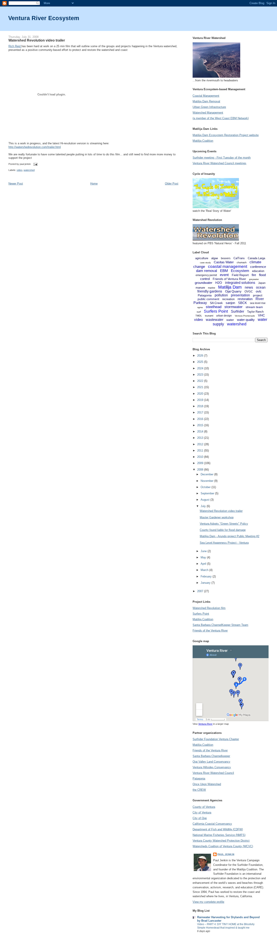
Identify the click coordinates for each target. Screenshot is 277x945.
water (230, 319)
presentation (240, 295)
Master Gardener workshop (217, 517)
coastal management (227, 266)
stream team (254, 307)
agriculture (201, 258)
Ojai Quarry (233, 291)
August (205, 499)
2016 (200, 419)
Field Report (240, 275)
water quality (246, 319)
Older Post (171, 183)
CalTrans (239, 258)
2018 (200, 406)
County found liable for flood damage (223, 530)
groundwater (203, 282)
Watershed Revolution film (209, 608)
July (204, 506)
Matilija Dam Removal (206, 101)
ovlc (259, 291)
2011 (200, 450)
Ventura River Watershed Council (213, 773)
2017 (200, 412)
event (224, 275)
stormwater (233, 307)
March (205, 570)
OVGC (249, 291)
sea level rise (258, 303)
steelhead (213, 307)
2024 (200, 368)
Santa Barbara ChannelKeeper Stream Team (220, 625)
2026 (200, 355)
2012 (200, 444)
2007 (200, 591)
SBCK (242, 303)
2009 (200, 463)
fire (254, 275)
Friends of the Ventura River (210, 630)
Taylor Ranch (255, 311)
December (207, 474)
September (208, 493)
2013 (200, 437)
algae (214, 258)
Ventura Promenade (245, 316)
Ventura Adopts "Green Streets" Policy (224, 523)
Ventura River (205, 724)
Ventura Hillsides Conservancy (212, 767)
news (249, 287)
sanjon (230, 303)
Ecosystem (240, 271)
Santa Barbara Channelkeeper (211, 756)
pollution (221, 295)
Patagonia (205, 295)
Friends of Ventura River (229, 279)
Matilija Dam (230, 287)
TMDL (198, 315)
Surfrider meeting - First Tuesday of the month (222, 157)
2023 (200, 374)
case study (205, 262)
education (258, 271)
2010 (200, 456)
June (204, 551)
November (207, 480)
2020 (200, 393)
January (206, 582)
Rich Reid (14, 46)
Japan (262, 282)
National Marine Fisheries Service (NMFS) (219, 835)
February (207, 576)
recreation (228, 299)
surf (199, 311)
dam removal (206, 271)
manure (200, 287)
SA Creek (216, 303)
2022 (200, 380)
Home (94, 183)
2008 (200, 469)
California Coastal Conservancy (212, 823)
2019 (200, 400)
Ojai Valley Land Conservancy (211, 761)
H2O (218, 282)
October (206, 487)
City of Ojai (200, 818)
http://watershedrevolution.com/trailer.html (34, 147)
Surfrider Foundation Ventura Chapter (216, 739)
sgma (200, 307)
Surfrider (237, 311)
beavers (225, 258)
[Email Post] (34, 164)
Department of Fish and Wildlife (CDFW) (218, 829)
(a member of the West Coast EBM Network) (221, 118)
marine (211, 287)
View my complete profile (208, 901)
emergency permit (206, 275)
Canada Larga (256, 258)
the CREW (199, 789)
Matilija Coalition (203, 140)
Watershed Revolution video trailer (36, 40)
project (257, 295)
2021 (200, 387)
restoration (245, 299)
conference (258, 266)
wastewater (214, 319)
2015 (200, 425)
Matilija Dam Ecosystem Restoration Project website (226, 135)
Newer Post (15, 183)
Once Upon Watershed (207, 784)
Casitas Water (224, 262)
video (19, 170)
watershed (29, 170)
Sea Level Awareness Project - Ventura (224, 542)
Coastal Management (206, 95)
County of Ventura (204, 806)
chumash (241, 262)
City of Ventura (202, 812)
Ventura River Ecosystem (43, 18)
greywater (254, 279)
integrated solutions (240, 282)
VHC (261, 315)
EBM (224, 271)
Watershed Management (208, 112)
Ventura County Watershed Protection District (221, 840)
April (204, 563)
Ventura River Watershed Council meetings (219, 163)
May (204, 557)
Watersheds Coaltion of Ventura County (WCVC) (223, 846)
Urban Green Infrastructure (209, 107)
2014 (200, 431)
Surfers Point (216, 311)
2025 (200, 361)
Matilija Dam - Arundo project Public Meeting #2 (229, 536)
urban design (224, 315)
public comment (208, 299)
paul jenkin (225, 854)
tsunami (209, 315)
